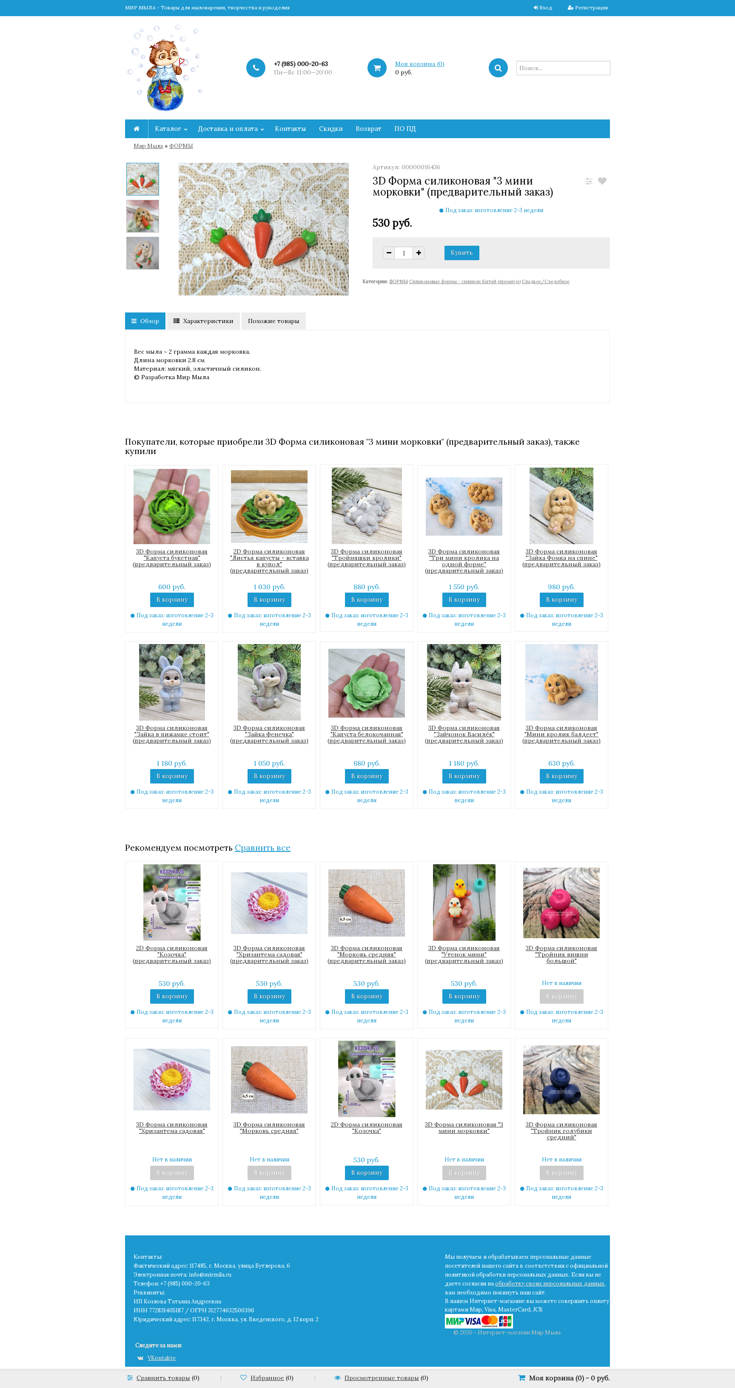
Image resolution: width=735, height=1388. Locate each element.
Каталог (168, 129)
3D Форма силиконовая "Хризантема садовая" (172, 1128)
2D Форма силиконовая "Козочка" (366, 1128)
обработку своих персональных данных (549, 1283)
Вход (546, 7)
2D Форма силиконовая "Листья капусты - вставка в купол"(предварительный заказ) (269, 561)
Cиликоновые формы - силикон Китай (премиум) (465, 281)
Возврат (369, 129)
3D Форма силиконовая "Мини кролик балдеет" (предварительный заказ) (561, 734)
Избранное (267, 1378)
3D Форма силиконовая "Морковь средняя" (269, 1128)
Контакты (290, 129)
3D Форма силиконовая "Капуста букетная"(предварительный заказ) (172, 558)
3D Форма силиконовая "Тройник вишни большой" (561, 954)
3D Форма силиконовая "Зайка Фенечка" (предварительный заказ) (269, 734)
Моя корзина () (419, 64)
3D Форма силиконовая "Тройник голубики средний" (561, 1131)
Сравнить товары (163, 1378)
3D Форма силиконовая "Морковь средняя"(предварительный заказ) (367, 954)
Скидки (331, 129)
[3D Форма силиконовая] (142, 180)
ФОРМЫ (181, 146)
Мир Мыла (148, 146)
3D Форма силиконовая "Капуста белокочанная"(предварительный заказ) (367, 734)
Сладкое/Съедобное (546, 281)
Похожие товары (273, 321)
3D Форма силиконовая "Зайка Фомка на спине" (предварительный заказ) (561, 558)
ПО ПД (405, 129)
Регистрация (591, 7)
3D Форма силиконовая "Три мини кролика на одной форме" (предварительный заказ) (464, 561)
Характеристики (208, 321)
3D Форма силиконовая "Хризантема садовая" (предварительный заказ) (269, 954)
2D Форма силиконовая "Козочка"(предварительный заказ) (172, 954)
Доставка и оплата (228, 129)
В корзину (172, 599)
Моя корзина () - (569, 1378)
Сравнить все (263, 847)
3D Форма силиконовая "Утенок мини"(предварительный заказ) (464, 954)
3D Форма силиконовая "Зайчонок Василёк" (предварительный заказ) (464, 734)
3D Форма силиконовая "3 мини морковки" (464, 1128)
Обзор (149, 321)
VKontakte (162, 1358)
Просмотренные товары (382, 1378)
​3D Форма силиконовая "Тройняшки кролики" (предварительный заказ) (367, 558)
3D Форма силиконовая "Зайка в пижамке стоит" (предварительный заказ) (172, 734)
